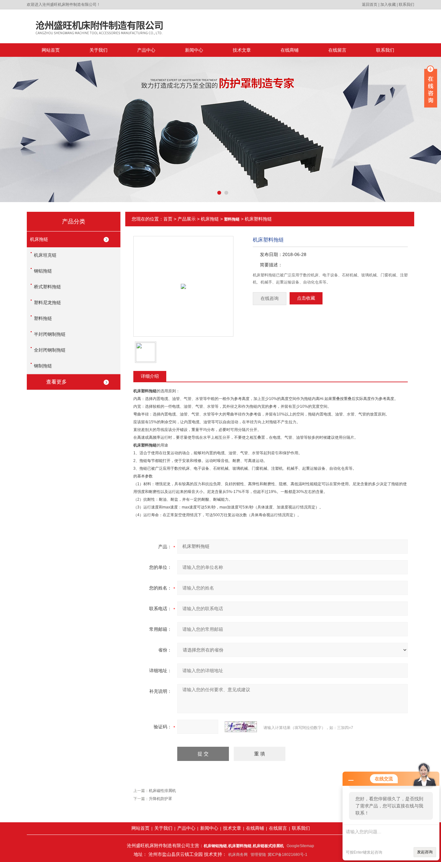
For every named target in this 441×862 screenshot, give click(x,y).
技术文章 (242, 50)
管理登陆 (258, 854)
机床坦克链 (45, 255)
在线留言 (337, 50)
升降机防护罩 (160, 798)
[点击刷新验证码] (241, 726)
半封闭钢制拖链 (50, 334)
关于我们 (98, 50)
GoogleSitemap (300, 846)
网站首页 (51, 50)
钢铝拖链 (43, 270)
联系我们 (406, 4)
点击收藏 (306, 298)
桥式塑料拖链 (47, 286)
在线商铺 (290, 50)
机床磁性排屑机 (162, 790)
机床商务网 (238, 854)
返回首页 (369, 4)
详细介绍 (150, 376)
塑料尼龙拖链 (47, 302)
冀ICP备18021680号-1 (287, 854)
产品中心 (146, 50)
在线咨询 (270, 298)
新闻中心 (194, 50)
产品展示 (187, 218)
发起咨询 (425, 852)
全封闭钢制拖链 (50, 350)
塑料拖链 (43, 318)
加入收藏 (388, 4)
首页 (167, 218)
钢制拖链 (43, 365)
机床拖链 (39, 239)
